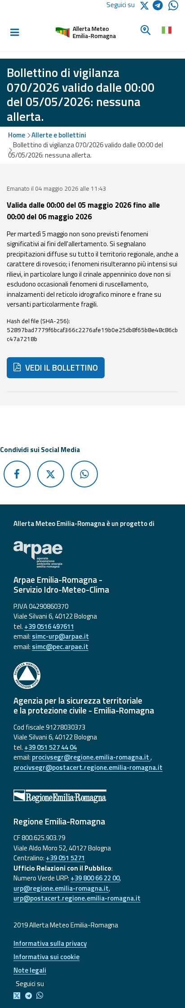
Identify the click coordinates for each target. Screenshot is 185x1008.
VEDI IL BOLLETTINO (60, 367)
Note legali (29, 970)
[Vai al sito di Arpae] (92, 554)
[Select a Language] (166, 29)
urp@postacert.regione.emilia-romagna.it (77, 898)
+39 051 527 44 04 (50, 747)
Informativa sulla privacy (50, 943)
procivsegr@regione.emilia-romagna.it (91, 757)
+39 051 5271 (65, 858)
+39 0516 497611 (49, 626)
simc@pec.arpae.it (60, 646)
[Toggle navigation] (14, 32)
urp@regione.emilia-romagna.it (61, 888)
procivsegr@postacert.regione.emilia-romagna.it (88, 767)
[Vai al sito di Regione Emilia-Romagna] (92, 796)
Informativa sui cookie (46, 957)
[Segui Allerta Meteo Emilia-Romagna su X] (18, 996)
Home (16, 135)
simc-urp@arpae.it (60, 636)
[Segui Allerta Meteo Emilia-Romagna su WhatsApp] (173, 8)
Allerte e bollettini (58, 135)
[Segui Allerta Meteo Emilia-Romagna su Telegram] (160, 7)
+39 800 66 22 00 (94, 878)
